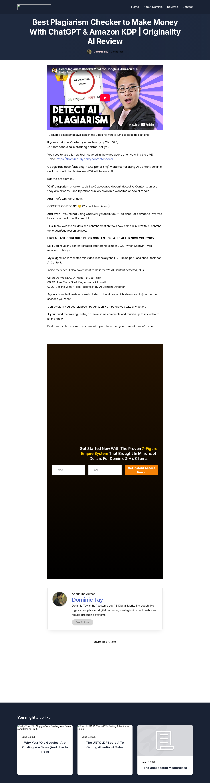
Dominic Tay (101, 51)
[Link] (91, 649)
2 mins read (117, 51)
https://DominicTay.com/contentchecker (85, 159)
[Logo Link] (34, 7)
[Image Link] (89, 52)
